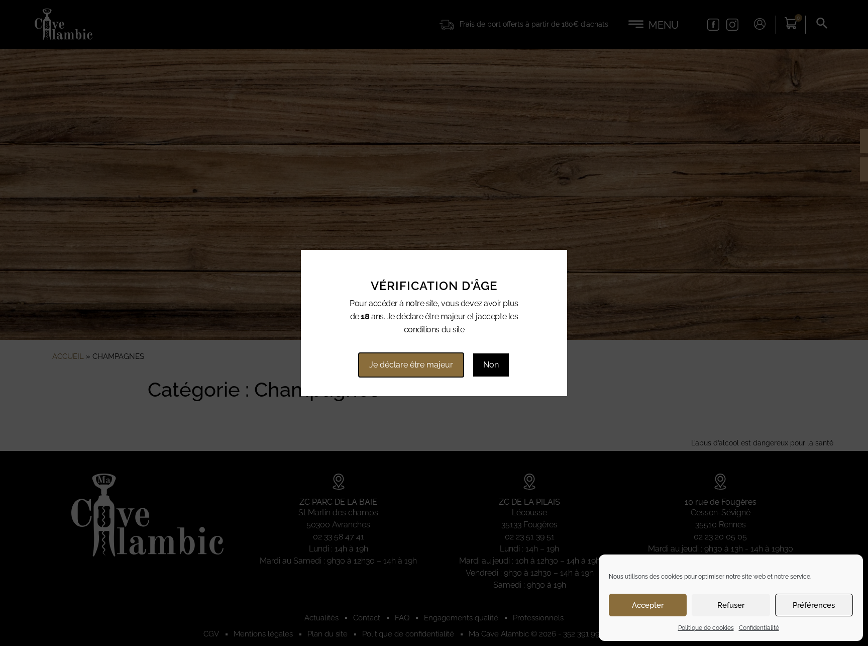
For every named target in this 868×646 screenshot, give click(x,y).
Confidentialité (759, 627)
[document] (434, 323)
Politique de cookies (706, 627)
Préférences (814, 605)
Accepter (648, 605)
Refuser (730, 605)
